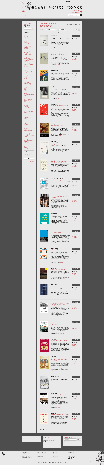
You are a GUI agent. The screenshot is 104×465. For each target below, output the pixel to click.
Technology (26, 139)
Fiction (26, 77)
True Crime (26, 143)
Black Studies (26, 47)
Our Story (55, 452)
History (26, 87)
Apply (31, 161)
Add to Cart (75, 36)
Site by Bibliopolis (62, 462)
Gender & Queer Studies (28, 84)
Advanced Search (71, 16)
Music (25, 108)
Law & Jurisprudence (28, 99)
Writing (25, 147)
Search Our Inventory (41, 452)
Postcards (26, 124)
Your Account (75, 1)
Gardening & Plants (27, 83)
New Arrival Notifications (74, 24)
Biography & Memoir (28, 46)
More (57, 47)
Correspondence (27, 58)
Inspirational (26, 90)
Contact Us (55, 453)
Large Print (27, 98)
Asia (25, 40)
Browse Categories (41, 453)
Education (26, 67)
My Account (70, 453)
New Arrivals (39, 454)
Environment (26, 69)
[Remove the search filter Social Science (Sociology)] (59, 32)
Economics (26, 66)
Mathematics (26, 105)
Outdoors (25, 114)
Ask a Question (74, 42)
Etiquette (25, 72)
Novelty (25, 113)
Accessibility (55, 457)
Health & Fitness (28, 86)
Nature (25, 110)
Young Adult (27, 148)
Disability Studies (27, 61)
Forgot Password (71, 456)
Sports (26, 136)
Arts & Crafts (27, 38)
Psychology (26, 125)
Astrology (25, 41)
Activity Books (27, 34)
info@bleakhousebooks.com (27, 457)
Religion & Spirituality (28, 130)
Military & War (27, 107)
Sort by (41, 29)
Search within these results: (27, 26)
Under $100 (27, 155)
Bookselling (26, 48)
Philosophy (26, 119)
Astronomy (26, 42)
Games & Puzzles (27, 80)
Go (32, 28)
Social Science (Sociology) (29, 135)
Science (26, 131)
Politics (25, 123)
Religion (25, 129)
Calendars (26, 52)
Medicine (26, 106)
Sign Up (78, 439)
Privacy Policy (55, 456)
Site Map (57, 462)
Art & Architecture (27, 37)
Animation (26, 36)
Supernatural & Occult (28, 137)
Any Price (27, 154)
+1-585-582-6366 (27, 456)
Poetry (26, 122)
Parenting (25, 116)
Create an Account (71, 454)
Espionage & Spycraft (28, 71)
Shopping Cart (71, 452)
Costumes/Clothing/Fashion (29, 59)
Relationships (26, 128)
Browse (78, 16)
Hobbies (25, 88)
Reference (26, 127)
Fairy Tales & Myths (27, 73)
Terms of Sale (55, 454)
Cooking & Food (27, 57)
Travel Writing (26, 142)
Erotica (25, 70)
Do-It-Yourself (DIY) (27, 63)
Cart (81, 1)
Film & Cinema (26, 78)
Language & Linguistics (28, 96)
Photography (27, 121)
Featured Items (40, 456)
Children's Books (28, 53)
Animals (25, 35)
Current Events (26, 60)
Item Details (74, 40)
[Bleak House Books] (52, 7)
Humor (25, 89)
